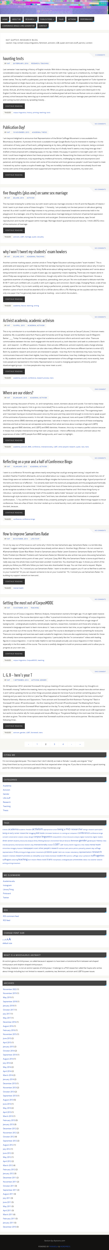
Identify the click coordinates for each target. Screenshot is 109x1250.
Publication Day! (14, 127)
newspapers (28, 848)
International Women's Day (24, 845)
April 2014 (7, 1071)
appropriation (48, 830)
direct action (8, 840)
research (97, 851)
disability (16, 841)
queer (34, 237)
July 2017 (6, 1013)
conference (32, 378)
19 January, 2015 (20, 466)
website (99, 860)
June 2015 (7, 1038)
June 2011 (7, 1202)
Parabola (53, 1246)
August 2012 (8, 1145)
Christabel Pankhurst (52, 833)
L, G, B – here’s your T (17, 675)
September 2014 (10, 1054)
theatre (33, 860)
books (42, 833)
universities (77, 859)
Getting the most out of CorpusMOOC (28, 603)
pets (66, 848)
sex (31, 856)
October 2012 (8, 1136)
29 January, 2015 (20, 398)
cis (61, 833)
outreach (62, 848)
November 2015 (9, 1034)
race (82, 447)
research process (43, 378)
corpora (20, 837)
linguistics (77, 845)
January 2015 (8, 1046)
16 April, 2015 (19, 325)
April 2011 (7, 1210)
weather (94, 860)
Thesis (44, 132)
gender (22, 732)
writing (36, 306)
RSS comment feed (11, 916)
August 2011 (8, 1194)
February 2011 (9, 1218)
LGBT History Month (67, 845)
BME (29, 447)
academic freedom (25, 830)
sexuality (40, 237)
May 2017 (7, 1018)
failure (23, 306)
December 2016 (9, 1022)
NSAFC (36, 848)
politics (75, 848)
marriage (28, 237)
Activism (30, 198)
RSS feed (6, 920)
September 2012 (10, 1140)
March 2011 (8, 1214)
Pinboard (7, 893)
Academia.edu (9, 881)
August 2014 (8, 1059)
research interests (9, 856)
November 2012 (9, 1132)
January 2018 (8, 1005)
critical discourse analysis (71, 837)
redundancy (74, 852)
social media (45, 856)
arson (55, 830)
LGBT (22, 237)
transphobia (57, 860)
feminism (75, 840)
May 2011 (7, 1206)
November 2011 (9, 1181)
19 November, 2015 (21, 132)
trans (52, 378)
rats (63, 852)
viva (89, 860)
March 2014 (8, 1075)
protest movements (37, 852)
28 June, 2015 (18, 198)
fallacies (67, 841)
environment (55, 841)
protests (48, 852)
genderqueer (91, 841)
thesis (39, 859)
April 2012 (7, 1161)
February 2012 (9, 1169)
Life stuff (35, 539)
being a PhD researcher (70, 829)
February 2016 (9, 1030)
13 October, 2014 (20, 608)
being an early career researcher (16, 833)
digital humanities (86, 837)
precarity (82, 848)
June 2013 (7, 1104)
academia (16, 306)
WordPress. (65, 1246)
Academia (36, 132)
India (104, 841)
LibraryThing (8, 889)
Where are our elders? (18, 392)
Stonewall (34, 732)
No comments (100, 124)
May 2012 (7, 1157)
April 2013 (7, 1112)
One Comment (100, 389)
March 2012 (8, 1165)
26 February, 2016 (20, 63)
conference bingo (28, 519)
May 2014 (7, 1067)
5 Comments (100, 55)
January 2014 (8, 1079)
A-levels (5, 830)
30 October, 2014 (20, 539)
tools (48, 112)
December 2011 (9, 1177)
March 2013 (8, 1116)
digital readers (98, 837)
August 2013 (8, 1100)
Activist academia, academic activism (28, 320)
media (87, 845)
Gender (43, 680)
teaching (42, 112)
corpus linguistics (19, 112)
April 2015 (7, 1042)
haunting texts (13, 58)
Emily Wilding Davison (42, 841)
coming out (66, 833)
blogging (32, 833)
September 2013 (10, 1095)
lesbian (50, 845)
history (29, 112)
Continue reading (14, 106)
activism (16, 237)
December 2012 (9, 1128)
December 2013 (9, 1083)
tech (29, 860)
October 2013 (8, 1091)
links (82, 845)
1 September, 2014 (21, 680)
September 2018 (10, 1001)
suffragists (7, 859)
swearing (15, 860)
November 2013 (9, 1087)
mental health (18, 588)
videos (85, 860)
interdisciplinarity (9, 845)
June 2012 (7, 1153)
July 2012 (6, 1149)
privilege (27, 852)
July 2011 (6, 1198)
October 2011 (8, 1186)
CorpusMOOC (32, 660)
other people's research (66, 447)
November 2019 (9, 993)
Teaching (44, 63)
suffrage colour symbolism (81, 856)
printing (36, 112)
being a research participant (92, 830)
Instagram (7, 885)
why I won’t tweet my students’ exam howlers (35, 251)
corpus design (28, 837)
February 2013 (9, 1120)
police (71, 848)
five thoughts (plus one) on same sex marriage (35, 193)
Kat (8, 63)
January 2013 (8, 1124)
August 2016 (8, 1026)
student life (61, 856)
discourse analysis (26, 841)
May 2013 (7, 1108)
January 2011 (8, 1222)
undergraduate (66, 860)
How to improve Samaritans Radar (26, 534)
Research (35, 63)
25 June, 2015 (18, 256)
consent (5, 837)
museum (20, 848)
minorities (6, 848)
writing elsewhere (14, 863)
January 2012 (8, 1173)
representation (85, 852)
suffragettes (97, 855)
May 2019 (7, 997)
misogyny (13, 848)
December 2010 (9, 1227)
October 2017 (8, 1009)
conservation (13, 837)
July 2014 (6, 1063)
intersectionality (47, 447)
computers (73, 833)
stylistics (69, 856)
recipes (67, 852)
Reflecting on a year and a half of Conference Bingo (37, 461)
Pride (16, 852)
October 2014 (8, 1050)
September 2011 (10, 1190)
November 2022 (9, 989)
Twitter (6, 897)
